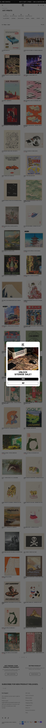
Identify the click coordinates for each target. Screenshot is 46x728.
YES (23, 379)
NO (23, 383)
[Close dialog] (38, 342)
